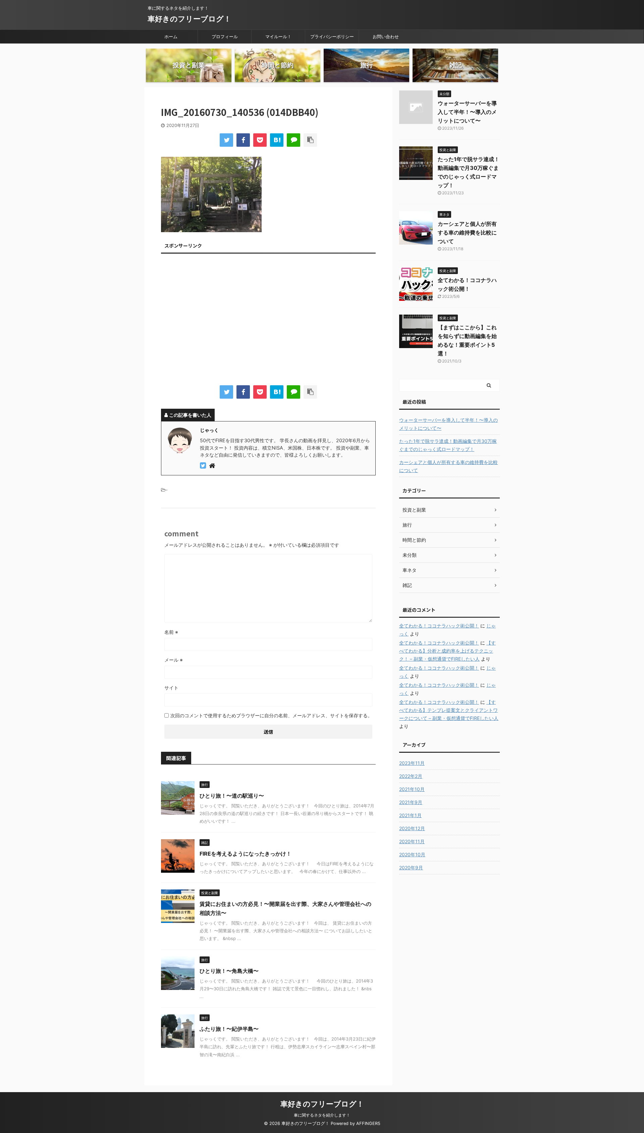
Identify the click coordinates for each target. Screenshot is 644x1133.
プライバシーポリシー (332, 36)
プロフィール (225, 36)
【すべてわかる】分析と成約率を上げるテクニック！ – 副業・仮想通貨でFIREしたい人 (447, 651)
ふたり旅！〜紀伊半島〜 (229, 1028)
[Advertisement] (268, 321)
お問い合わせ (386, 36)
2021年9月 (410, 802)
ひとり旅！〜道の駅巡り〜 (232, 795)
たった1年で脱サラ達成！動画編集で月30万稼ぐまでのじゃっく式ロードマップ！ (448, 445)
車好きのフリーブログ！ (189, 18)
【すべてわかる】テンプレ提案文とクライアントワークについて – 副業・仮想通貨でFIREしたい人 (448, 710)
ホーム (170, 36)
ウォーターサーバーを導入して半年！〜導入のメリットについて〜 (467, 112)
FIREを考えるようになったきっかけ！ (245, 853)
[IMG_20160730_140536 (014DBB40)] (276, 140)
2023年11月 (412, 763)
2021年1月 (410, 815)
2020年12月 (412, 828)
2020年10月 (412, 854)
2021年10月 (412, 789)
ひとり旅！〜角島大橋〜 (229, 971)
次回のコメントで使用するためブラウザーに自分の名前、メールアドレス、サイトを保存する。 (271, 715)
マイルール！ (278, 36)
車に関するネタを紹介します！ (322, 1115)
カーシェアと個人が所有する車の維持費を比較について (467, 232)
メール (173, 660)
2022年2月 (410, 776)
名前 (171, 632)
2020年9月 (411, 867)
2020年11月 (412, 841)
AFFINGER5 (368, 1123)
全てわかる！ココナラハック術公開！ (439, 625)
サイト (171, 687)
